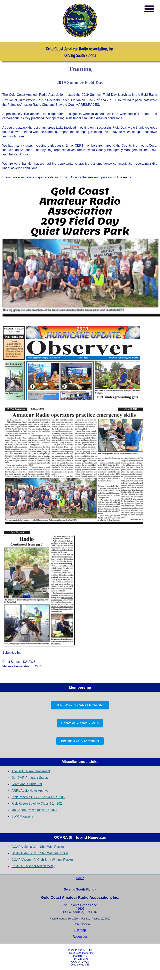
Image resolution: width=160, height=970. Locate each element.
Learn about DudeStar (27, 784)
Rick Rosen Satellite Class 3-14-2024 (38, 803)
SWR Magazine (22, 816)
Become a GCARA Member (80, 741)
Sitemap (80, 930)
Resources (80, 936)
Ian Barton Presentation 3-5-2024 (34, 810)
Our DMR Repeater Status (30, 777)
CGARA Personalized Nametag (33, 866)
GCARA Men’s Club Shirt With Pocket (38, 846)
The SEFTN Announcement (31, 771)
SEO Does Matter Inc (81, 952)
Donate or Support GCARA (80, 723)
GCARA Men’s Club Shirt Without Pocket (40, 853)
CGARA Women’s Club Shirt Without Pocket (42, 859)
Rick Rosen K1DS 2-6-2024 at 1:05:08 (38, 797)
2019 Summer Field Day (80, 82)
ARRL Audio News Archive (30, 790)
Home (80, 878)
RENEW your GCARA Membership (80, 705)
